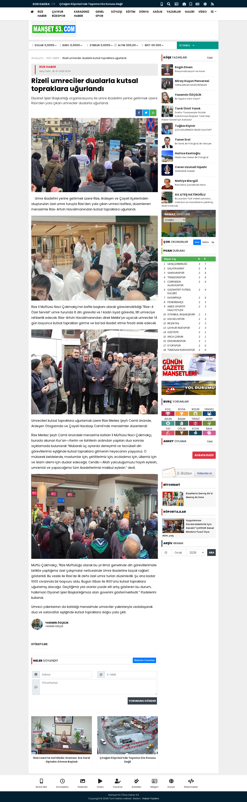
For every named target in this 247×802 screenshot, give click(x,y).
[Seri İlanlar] (191, 4)
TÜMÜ (210, 57)
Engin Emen (184, 67)
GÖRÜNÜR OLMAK (185, 171)
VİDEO (202, 12)
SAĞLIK (158, 12)
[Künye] (205, 4)
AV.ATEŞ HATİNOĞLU (190, 194)
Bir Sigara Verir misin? (187, 98)
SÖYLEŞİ (116, 12)
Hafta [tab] (205, 242)
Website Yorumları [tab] (144, 660)
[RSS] (212, 4)
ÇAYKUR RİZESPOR (58, 14)
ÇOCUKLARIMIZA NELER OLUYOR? (193, 130)
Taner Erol (182, 139)
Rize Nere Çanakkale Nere (190, 185)
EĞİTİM (130, 12)
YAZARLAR (174, 12)
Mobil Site (41, 787)
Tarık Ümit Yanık (188, 108)
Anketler (136, 787)
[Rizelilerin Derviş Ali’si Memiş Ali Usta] (173, 498)
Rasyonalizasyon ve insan (190, 71)
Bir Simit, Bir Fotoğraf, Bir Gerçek (193, 143)
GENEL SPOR (99, 14)
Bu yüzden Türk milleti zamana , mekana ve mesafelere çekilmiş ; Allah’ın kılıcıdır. (187, 202)
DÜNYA (144, 12)
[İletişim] (176, 4)
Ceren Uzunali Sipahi (191, 167)
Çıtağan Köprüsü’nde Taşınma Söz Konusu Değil (91, 4)
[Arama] (168, 4)
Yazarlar (118, 787)
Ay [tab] (213, 242)
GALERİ (189, 12)
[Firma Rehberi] (184, 4)
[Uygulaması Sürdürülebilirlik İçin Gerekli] (173, 525)
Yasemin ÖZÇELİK (188, 95)
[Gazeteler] (197, 4)
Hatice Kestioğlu (187, 153)
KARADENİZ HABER (81, 14)
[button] (213, 12)
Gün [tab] (197, 242)
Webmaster (191, 787)
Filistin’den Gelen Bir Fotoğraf (191, 157)
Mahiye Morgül (186, 181)
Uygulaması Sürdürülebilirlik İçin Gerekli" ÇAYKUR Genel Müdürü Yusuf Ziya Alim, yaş (188, 528)
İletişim (154, 787)
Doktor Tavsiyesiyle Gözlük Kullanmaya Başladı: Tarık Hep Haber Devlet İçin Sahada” (185, 116)
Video (100, 787)
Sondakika (62, 787)
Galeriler (83, 787)
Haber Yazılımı (150, 798)
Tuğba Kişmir (185, 126)
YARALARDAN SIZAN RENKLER (191, 85)
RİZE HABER (42, 14)
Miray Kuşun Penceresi (192, 81)
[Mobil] (162, 4)
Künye (171, 787)
